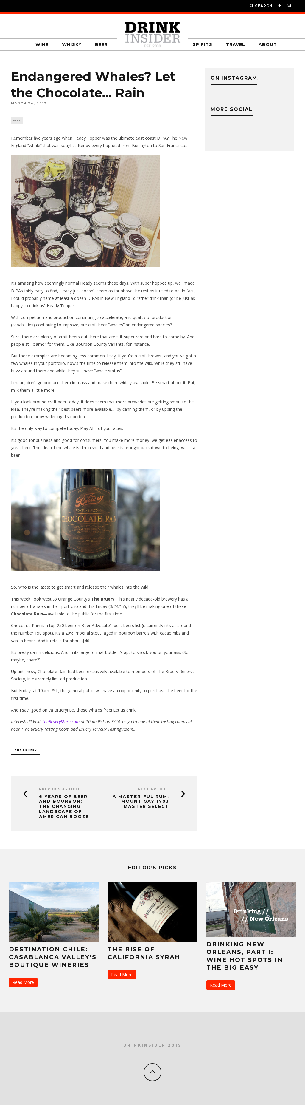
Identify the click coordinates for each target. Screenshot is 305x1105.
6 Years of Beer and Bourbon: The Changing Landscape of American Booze (64, 806)
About (268, 44)
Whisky (72, 44)
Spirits (202, 44)
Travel (235, 44)
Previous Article (60, 789)
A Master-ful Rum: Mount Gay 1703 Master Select (141, 801)
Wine (42, 44)
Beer (101, 44)
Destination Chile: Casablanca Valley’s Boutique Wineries (53, 957)
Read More (23, 982)
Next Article (153, 789)
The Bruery (25, 750)
